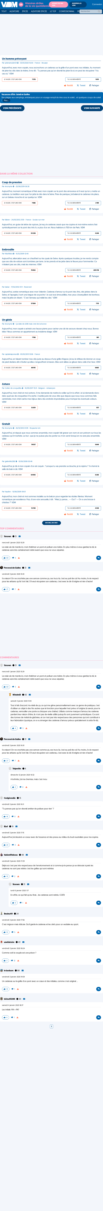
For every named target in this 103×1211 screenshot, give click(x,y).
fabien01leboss (11, 855)
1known (7, 537)
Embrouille (8, 250)
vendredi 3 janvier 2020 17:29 (13, 861)
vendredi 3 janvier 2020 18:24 (13, 948)
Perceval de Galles (12, 568)
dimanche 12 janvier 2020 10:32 (22, 775)
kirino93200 (9, 999)
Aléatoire (14, 12)
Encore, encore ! (51, 523)
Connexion (97, 5)
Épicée (25, 12)
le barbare (9, 971)
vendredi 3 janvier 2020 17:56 (13, 920)
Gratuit (6, 424)
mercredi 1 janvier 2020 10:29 (13, 543)
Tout (4, 12)
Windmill (17, 695)
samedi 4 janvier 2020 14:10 (21, 701)
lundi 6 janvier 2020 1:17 (20, 891)
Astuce (6, 384)
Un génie (7, 320)
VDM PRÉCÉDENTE (12, 108)
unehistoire (9, 942)
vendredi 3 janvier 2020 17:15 (13, 833)
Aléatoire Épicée (39, 12)
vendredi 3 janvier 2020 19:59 (13, 977)
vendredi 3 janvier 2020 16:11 (13, 804)
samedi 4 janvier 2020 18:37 (12, 1005)
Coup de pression (12, 182)
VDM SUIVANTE (92, 108)
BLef (6, 827)
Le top (53, 12)
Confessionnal (66, 12)
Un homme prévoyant (14, 59)
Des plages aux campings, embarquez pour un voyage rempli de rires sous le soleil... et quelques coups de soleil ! (51, 98)
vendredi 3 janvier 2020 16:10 (13, 574)
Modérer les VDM (76, 4)
